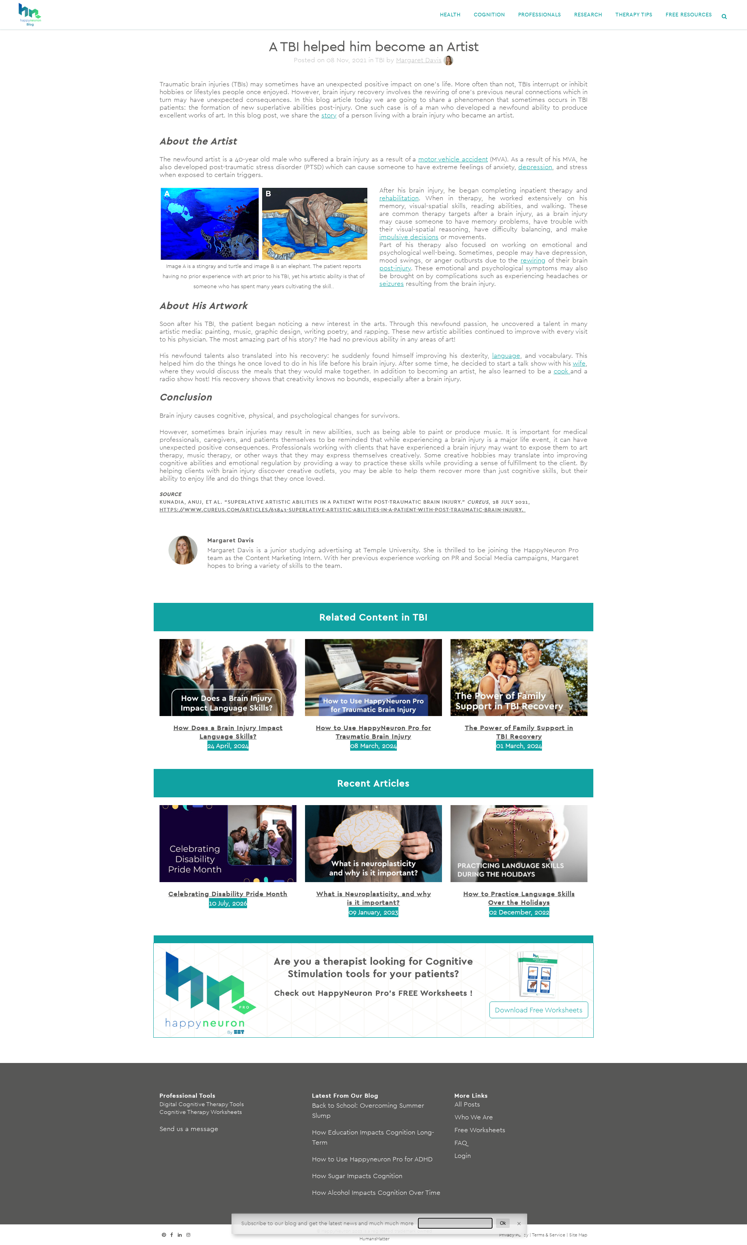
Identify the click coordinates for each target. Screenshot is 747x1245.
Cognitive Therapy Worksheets (201, 1111)
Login (462, 1155)
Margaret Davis (419, 60)
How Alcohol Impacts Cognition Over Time (376, 1192)
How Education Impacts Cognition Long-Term (373, 1137)
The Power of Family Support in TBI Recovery (519, 731)
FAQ (460, 1142)
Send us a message (189, 1128)
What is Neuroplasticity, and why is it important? (373, 898)
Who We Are (473, 1117)
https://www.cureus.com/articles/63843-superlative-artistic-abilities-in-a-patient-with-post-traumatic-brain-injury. (343, 509)
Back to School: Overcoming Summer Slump (368, 1110)
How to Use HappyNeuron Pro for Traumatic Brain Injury (373, 731)
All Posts (467, 1104)
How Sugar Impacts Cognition (357, 1175)
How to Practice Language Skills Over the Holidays (519, 898)
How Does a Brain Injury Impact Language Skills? (228, 731)
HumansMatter (374, 1238)
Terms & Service (548, 1235)
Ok (503, 1223)
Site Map (578, 1235)
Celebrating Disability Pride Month (228, 894)
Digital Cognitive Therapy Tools (202, 1104)
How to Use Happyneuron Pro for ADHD (372, 1159)
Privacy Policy (513, 1235)
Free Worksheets (479, 1130)
